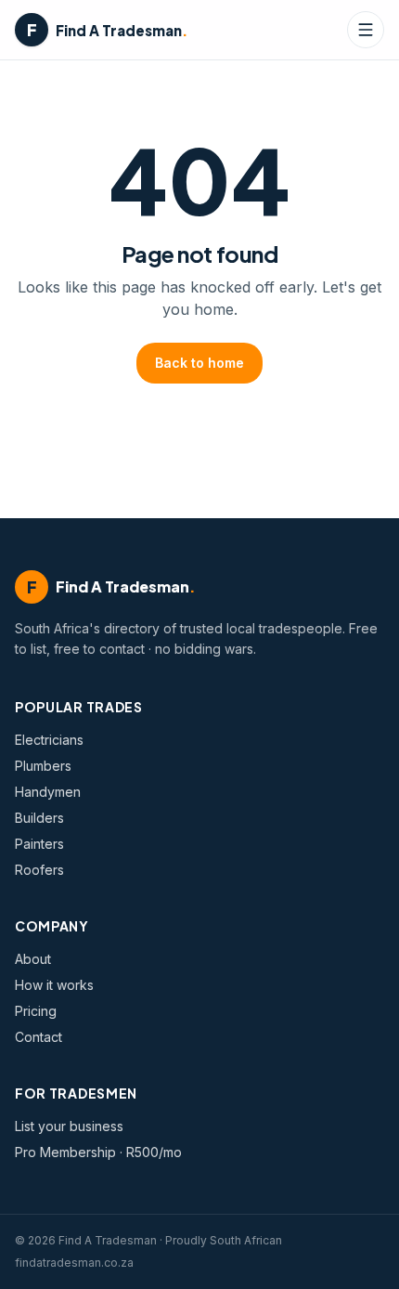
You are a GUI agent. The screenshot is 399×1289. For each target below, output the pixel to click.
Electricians (49, 740)
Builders (39, 818)
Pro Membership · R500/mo (98, 1152)
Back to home (199, 363)
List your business (69, 1126)
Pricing (36, 1011)
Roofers (39, 870)
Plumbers (43, 766)
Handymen (48, 792)
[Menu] (365, 29)
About (33, 959)
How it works (54, 985)
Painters (39, 844)
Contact (38, 1037)
